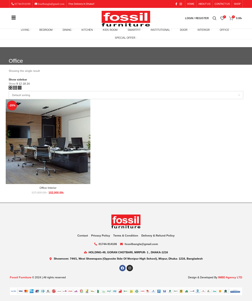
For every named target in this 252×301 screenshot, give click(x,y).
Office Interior (48, 187)
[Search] (214, 18)
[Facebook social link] (176, 4)
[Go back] (14, 52)
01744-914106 (22, 3)
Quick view (87, 114)
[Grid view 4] (19, 88)
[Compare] (87, 105)
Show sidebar (18, 79)
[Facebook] (122, 268)
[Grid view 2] (11, 88)
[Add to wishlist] (87, 123)
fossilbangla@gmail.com (50, 3)
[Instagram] (130, 268)
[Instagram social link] (180, 4)
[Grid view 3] (15, 88)
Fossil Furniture (20, 277)
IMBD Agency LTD (230, 277)
